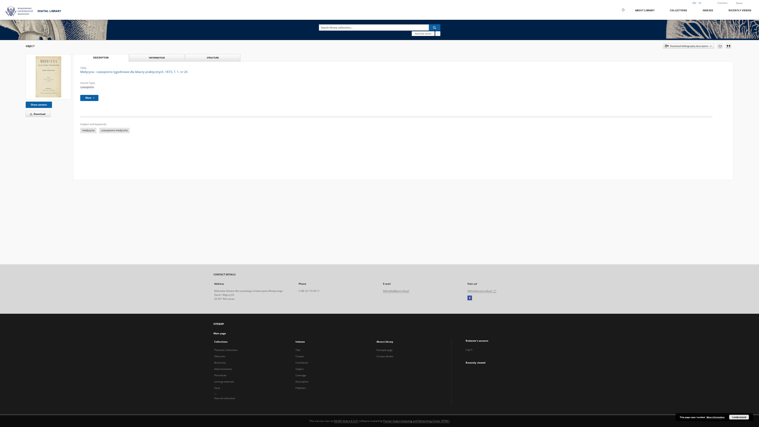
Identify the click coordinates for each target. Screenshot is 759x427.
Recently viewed (740, 10)
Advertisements (223, 369)
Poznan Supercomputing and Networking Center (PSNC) (416, 421)
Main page (219, 333)
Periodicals (220, 375)
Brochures (220, 362)
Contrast (722, 3)
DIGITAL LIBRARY (49, 11)
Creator (299, 356)
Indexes (708, 10)
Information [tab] (157, 57)
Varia (217, 388)
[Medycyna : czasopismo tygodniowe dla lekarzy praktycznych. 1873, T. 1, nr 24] (48, 76)
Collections (678, 10)
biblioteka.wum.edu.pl (480, 291)
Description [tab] (101, 57)
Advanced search (423, 33)
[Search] (434, 27)
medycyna (88, 130)
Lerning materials (224, 381)
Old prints (219, 356)
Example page (384, 350)
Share (739, 3)
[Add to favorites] (720, 46)
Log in (469, 349)
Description (301, 381)
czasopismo (87, 87)
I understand (739, 417)
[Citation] (728, 46)
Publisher (300, 388)
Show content (39, 104)
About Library (644, 10)
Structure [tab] (213, 57)
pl (700, 3)
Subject (299, 369)
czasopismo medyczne (114, 130)
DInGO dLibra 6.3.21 (346, 421)
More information (716, 417)
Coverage (300, 375)
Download (39, 114)
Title (297, 350)
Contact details (385, 356)
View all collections (224, 398)
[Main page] (622, 10)
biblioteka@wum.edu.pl (396, 291)
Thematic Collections (226, 350)
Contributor (301, 362)
